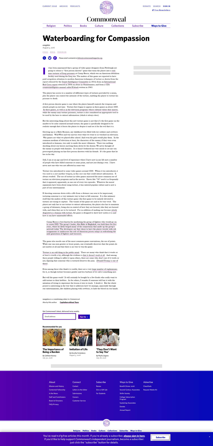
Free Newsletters (162, 10)
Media (52, 52)
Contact (75, 386)
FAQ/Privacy (54, 404)
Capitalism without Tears (69, 302)
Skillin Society (125, 393)
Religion (51, 25)
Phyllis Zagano (103, 356)
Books (83, 25)
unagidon (46, 45)
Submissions (77, 393)
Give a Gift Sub (101, 390)
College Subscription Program (127, 398)
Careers (75, 397)
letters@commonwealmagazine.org (89, 58)
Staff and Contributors (57, 397)
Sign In (166, 6)
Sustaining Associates (128, 403)
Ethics (45, 52)
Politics (68, 25)
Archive (64, 6)
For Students (100, 393)
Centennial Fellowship (57, 390)
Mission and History (56, 386)
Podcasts (75, 6)
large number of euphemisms (104, 269)
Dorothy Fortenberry (78, 353)
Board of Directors (56, 401)
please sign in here (134, 435)
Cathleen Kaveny (50, 356)
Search (157, 6)
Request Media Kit (150, 390)
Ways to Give (158, 25)
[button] (44, 59)
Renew (98, 386)
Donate (147, 6)
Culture (99, 25)
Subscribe (137, 25)
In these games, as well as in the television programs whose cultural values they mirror (80, 109)
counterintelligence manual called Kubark (61, 87)
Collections (117, 25)
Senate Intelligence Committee (75, 82)
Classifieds (147, 386)
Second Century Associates (130, 390)
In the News (53, 393)
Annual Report (125, 410)
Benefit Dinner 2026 (127, 386)
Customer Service (79, 401)
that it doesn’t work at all (94, 255)
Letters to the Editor (80, 390)
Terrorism (61, 52)
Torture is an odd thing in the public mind (61, 252)
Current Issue (50, 6)
